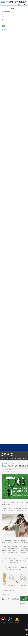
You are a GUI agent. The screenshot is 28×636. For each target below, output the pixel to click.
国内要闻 (8, 458)
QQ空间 (17, 622)
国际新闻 (14, 458)
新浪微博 (3, 622)
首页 (3, 458)
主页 (8, 463)
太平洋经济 (19, 458)
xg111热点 (25, 458)
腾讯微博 (10, 622)
